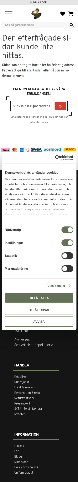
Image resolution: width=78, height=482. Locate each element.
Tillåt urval (39, 310)
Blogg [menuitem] (18, 457)
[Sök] (71, 25)
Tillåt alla (39, 298)
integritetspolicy (39, 122)
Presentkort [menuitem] (22, 404)
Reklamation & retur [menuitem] (27, 393)
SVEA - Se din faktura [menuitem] (28, 409)
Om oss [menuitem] (19, 446)
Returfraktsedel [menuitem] (24, 398)
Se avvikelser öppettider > (33, 345)
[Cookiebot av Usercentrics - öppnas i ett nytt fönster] (55, 157)
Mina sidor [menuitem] (21, 462)
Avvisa (39, 321)
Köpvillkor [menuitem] (20, 377)
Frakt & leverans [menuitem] (25, 388)
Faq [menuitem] (16, 451)
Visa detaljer (56, 285)
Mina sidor (40, 2)
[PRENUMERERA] (65, 106)
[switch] (67, 242)
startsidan (34, 71)
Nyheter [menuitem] (19, 414)
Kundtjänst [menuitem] (21, 382)
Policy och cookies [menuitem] (26, 467)
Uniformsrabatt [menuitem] (24, 473)
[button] (8, 14)
